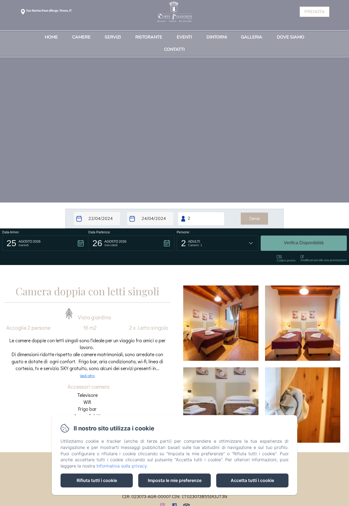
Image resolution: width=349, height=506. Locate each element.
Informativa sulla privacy (122, 466)
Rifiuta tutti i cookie (97, 480)
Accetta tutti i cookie (252, 480)
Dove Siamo (290, 37)
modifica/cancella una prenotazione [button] (323, 260)
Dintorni (216, 37)
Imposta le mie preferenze (174, 480)
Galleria (251, 37)
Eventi (184, 37)
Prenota (314, 12)
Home (51, 37)
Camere (81, 37)
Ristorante (148, 37)
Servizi (113, 37)
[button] (45, 243)
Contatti (174, 49)
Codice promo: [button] (286, 260)
